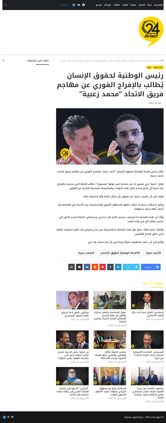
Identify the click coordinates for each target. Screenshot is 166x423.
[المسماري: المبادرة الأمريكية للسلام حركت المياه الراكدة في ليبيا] (147, 339)
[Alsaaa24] (151, 32)
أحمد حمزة (152, 252)
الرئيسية (158, 5)
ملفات (125, 5)
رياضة (133, 5)
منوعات (107, 5)
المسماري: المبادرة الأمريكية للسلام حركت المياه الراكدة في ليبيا (148, 355)
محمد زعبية (85, 252)
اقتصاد (141, 5)
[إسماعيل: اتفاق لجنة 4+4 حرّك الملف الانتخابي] (147, 300)
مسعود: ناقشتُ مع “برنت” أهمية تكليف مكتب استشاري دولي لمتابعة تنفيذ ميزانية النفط (148, 393)
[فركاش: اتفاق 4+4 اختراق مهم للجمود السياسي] (72, 300)
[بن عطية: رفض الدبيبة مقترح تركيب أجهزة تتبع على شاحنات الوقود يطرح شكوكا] (72, 339)
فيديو (99, 5)
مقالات (116, 5)
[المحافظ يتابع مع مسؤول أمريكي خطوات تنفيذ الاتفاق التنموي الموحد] (110, 376)
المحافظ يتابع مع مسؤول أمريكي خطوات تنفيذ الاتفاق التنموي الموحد (110, 391)
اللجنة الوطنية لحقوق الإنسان (119, 252)
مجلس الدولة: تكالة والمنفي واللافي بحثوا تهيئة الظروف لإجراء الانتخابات (110, 355)
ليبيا (149, 5)
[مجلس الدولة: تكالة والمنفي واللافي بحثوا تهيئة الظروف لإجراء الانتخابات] (110, 339)
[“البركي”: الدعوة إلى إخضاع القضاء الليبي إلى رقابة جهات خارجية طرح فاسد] (72, 376)
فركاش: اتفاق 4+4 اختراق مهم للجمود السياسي (75, 314)
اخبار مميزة (147, 61)
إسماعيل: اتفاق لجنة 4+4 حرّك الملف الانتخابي (147, 314)
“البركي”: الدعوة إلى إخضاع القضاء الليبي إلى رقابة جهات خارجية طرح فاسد (72, 391)
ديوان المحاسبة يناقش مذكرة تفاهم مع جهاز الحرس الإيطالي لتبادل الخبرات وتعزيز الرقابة (110, 317)
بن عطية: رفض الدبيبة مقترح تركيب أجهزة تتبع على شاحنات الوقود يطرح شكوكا (73, 355)
